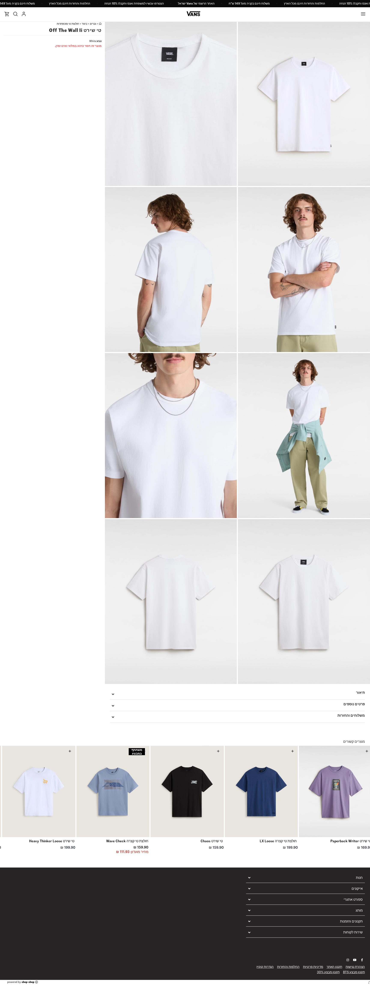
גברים (93, 23)
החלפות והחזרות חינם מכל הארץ (304, 3)
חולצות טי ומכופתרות (68, 23)
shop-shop (28, 982)
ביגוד (84, 23)
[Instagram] (348, 960)
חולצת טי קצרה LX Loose (278, 841)
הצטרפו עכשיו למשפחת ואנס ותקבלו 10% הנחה (134, 3)
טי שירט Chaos (212, 841)
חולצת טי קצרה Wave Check (127, 841)
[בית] (100, 23)
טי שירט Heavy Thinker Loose (51, 841)
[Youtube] (355, 960)
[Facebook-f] (362, 960)
